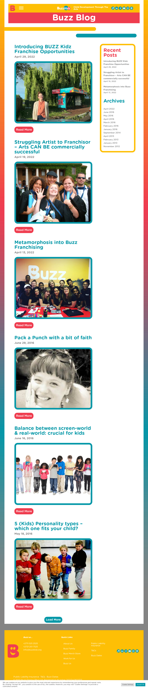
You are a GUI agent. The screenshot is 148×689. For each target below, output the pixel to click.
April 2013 (108, 136)
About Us (67, 644)
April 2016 (108, 119)
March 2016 (109, 123)
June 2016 (108, 112)
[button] (53, 620)
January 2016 (110, 129)
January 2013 (110, 143)
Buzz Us (67, 664)
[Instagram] (127, 8)
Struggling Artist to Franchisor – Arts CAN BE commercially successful (116, 75)
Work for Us (69, 659)
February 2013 (110, 140)
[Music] (113, 8)
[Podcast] (131, 8)
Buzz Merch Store (72, 654)
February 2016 (110, 126)
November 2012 (111, 147)
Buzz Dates (96, 656)
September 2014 (112, 133)
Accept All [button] (140, 684)
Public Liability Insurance (98, 645)
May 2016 (108, 116)
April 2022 (109, 109)
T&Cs (93, 651)
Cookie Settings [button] (127, 684)
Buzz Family (69, 649)
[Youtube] (124, 8)
